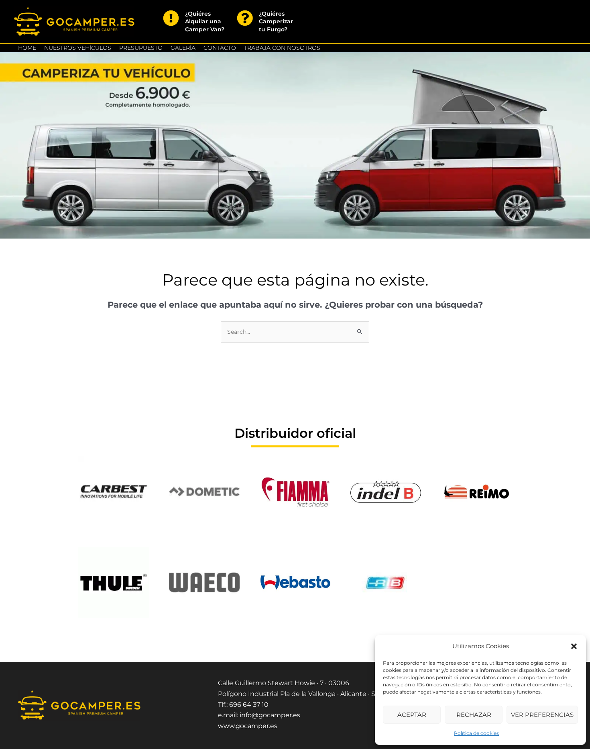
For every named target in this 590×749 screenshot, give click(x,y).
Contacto (219, 47)
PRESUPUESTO (141, 47)
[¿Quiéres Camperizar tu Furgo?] (245, 18)
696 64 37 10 (249, 704)
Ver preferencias (542, 714)
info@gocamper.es (270, 715)
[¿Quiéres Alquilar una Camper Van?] (171, 18)
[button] (574, 646)
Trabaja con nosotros (282, 47)
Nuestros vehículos (77, 47)
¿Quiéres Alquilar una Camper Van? (204, 21)
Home (27, 47)
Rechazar (473, 714)
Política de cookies (476, 733)
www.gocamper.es (247, 726)
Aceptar (411, 714)
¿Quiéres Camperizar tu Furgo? (276, 21)
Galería (183, 47)
